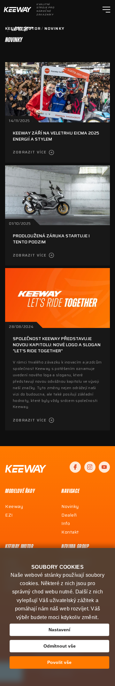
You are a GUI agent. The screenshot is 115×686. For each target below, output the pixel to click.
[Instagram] (90, 467)
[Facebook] (75, 467)
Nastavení (59, 629)
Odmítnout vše (59, 646)
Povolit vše (59, 662)
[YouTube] (104, 467)
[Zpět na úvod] (25, 469)
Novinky (54, 28)
